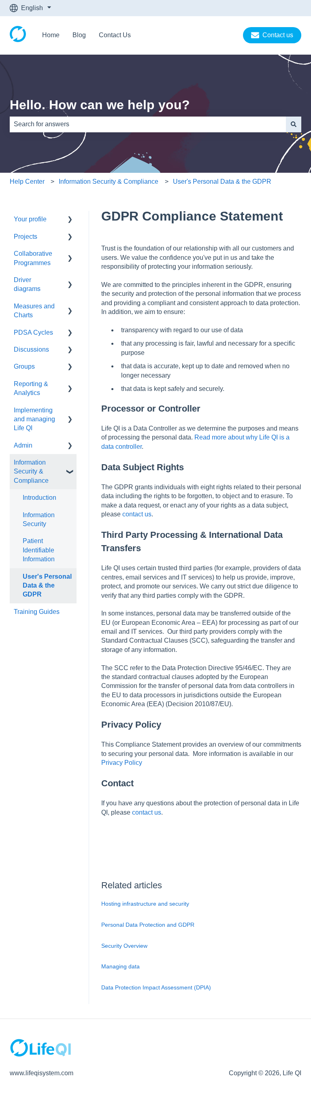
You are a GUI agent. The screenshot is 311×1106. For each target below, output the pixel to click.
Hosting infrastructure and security (145, 903)
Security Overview (124, 946)
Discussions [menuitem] (31, 349)
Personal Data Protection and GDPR (147, 924)
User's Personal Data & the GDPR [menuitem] (47, 585)
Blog (79, 35)
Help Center (27, 181)
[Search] (293, 124)
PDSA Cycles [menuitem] (33, 332)
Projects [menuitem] (25, 236)
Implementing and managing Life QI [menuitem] (34, 419)
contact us (136, 514)
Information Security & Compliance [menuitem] (31, 471)
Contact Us (115, 35)
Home (51, 35)
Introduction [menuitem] (39, 497)
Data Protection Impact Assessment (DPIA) (156, 987)
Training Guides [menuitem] (37, 611)
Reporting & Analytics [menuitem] (31, 388)
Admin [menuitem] (23, 445)
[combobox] (148, 124)
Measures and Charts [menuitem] (34, 310)
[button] (70, 220)
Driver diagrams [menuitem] (27, 284)
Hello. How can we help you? (100, 105)
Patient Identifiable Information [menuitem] (39, 550)
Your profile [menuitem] (30, 219)
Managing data (120, 966)
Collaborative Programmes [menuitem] (33, 258)
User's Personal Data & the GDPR (222, 181)
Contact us (277, 35)
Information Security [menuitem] (39, 519)
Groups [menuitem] (24, 366)
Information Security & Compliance (108, 181)
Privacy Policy (121, 762)
